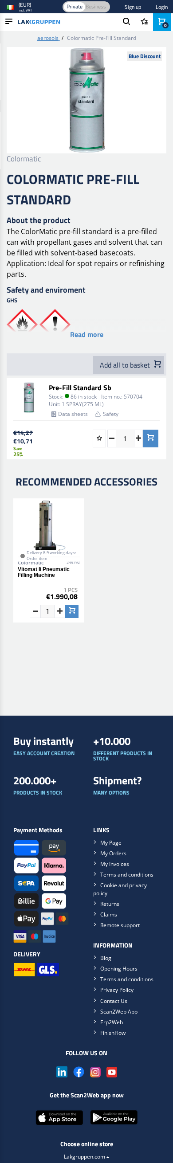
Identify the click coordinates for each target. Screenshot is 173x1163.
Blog (105, 958)
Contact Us (113, 1001)
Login (162, 7)
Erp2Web (111, 1022)
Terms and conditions (126, 874)
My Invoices (114, 864)
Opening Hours (119, 968)
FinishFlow (113, 1033)
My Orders (113, 853)
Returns (109, 904)
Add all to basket (126, 365)
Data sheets (73, 414)
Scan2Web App (119, 1011)
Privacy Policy (117, 990)
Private (75, 6)
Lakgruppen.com (84, 1156)
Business (96, 6)
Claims (108, 914)
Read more (86, 334)
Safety (110, 414)
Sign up (133, 7)
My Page (111, 842)
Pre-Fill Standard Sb (80, 387)
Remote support (120, 925)
